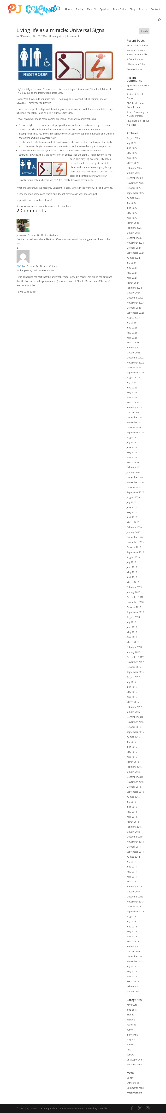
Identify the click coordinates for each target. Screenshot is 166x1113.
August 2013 (133, 916)
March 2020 (133, 522)
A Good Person (135, 59)
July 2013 (131, 921)
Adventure (132, 1004)
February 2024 (134, 287)
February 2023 (134, 347)
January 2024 (133, 292)
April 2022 (132, 397)
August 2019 (133, 557)
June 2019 (132, 567)
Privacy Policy (49, 1108)
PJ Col (20, 266)
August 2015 (133, 796)
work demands (134, 1064)
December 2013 (135, 896)
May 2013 (132, 931)
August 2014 (133, 856)
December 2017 (135, 657)
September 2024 (135, 252)
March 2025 (133, 222)
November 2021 (135, 422)
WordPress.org (134, 1092)
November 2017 (135, 661)
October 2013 (134, 906)
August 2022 (133, 377)
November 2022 (135, 362)
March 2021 (133, 462)
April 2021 (132, 457)
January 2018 (133, 652)
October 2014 (134, 846)
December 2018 (135, 597)
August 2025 (133, 197)
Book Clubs (119, 9)
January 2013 (133, 951)
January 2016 (133, 771)
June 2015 (132, 806)
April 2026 (132, 157)
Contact (155, 9)
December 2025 (135, 177)
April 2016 (132, 756)
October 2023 (134, 307)
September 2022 (135, 372)
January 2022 (133, 412)
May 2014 (132, 871)
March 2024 (133, 282)
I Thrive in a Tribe (136, 64)
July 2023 (131, 322)
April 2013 (132, 936)
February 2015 (134, 826)
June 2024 (132, 267)
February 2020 (134, 527)
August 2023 (133, 317)
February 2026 (134, 168)
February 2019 (134, 587)
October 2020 (134, 487)
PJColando (25, 36)
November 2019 (135, 542)
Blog (132, 9)
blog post (131, 1009)
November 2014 (135, 841)
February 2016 (134, 766)
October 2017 (134, 666)
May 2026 (132, 152)
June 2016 (132, 746)
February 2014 (134, 886)
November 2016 (135, 721)
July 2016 (131, 741)
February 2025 (134, 227)
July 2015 (131, 801)
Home (68, 9)
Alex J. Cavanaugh (136, 112)
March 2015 (133, 821)
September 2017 (135, 672)
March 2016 (133, 761)
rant (129, 1049)
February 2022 (134, 407)
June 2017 (132, 686)
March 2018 (133, 642)
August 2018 (133, 617)
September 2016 (135, 731)
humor (130, 1029)
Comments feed (135, 1087)
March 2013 (133, 941)
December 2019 (135, 537)
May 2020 (132, 512)
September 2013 (135, 911)
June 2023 (132, 327)
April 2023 (132, 337)
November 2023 (135, 302)
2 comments (73, 36)
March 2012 (133, 981)
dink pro (131, 1019)
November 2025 (135, 182)
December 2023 (135, 297)
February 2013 (134, 946)
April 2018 (132, 637)
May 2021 (132, 452)
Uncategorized (56, 36)
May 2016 (132, 751)
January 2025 (133, 232)
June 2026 (132, 147)
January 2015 (133, 831)
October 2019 (134, 547)
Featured (131, 1024)
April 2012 (132, 976)
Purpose (131, 1039)
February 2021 (134, 467)
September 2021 (135, 432)
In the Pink (132, 1034)
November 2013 (135, 901)
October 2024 (134, 247)
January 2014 (133, 891)
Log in (130, 1077)
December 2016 (135, 716)
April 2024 (132, 277)
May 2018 (132, 632)
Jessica (20, 235)
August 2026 (133, 138)
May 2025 (132, 212)
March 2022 (133, 402)
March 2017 (133, 701)
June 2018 (132, 627)
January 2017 (133, 711)
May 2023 (132, 332)
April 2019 (132, 577)
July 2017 (131, 682)
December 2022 (135, 357)
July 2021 (131, 442)
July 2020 (131, 502)
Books (79, 9)
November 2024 (135, 242)
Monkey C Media (97, 1108)
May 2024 (132, 272)
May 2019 (132, 572)
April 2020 (132, 517)
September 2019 (135, 552)
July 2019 (131, 562)
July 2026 (131, 143)
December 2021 (135, 417)
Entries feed (133, 1082)
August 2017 (133, 677)
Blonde (130, 1014)
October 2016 (134, 726)
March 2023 (133, 342)
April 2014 (132, 876)
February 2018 (134, 647)
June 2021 (132, 447)
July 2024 (131, 262)
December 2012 (135, 956)
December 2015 (135, 776)
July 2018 (131, 622)
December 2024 (135, 237)
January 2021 (133, 472)
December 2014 (135, 836)
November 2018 (135, 602)
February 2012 (134, 986)
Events (143, 9)
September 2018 (135, 612)
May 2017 (132, 691)
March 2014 (133, 881)
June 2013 (132, 926)
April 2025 (132, 217)
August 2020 (133, 497)
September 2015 (135, 791)
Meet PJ (91, 9)
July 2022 (131, 382)
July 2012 (131, 966)
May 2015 (132, 811)
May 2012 (132, 971)
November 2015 (135, 781)
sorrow (130, 1054)
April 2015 (132, 816)
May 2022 (132, 392)
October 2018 (134, 607)
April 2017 (132, 696)
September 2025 (135, 192)
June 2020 (132, 507)
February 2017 (134, 707)
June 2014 (132, 866)
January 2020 (133, 532)
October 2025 (134, 187)
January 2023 (133, 352)
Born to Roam (134, 69)
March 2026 (133, 162)
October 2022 (134, 367)
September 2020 (135, 492)
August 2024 (133, 257)
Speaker (104, 9)
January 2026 (133, 172)
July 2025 (131, 202)
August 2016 (133, 736)
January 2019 (133, 592)
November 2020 (135, 482)
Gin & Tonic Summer (137, 45)
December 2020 (135, 477)
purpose (131, 1044)
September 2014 (135, 851)
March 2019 (133, 582)
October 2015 (134, 786)
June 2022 (132, 387)
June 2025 (132, 207)
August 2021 (133, 437)
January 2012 (133, 991)
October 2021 (134, 427)
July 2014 (131, 861)
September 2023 (135, 312)
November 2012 (135, 961)
